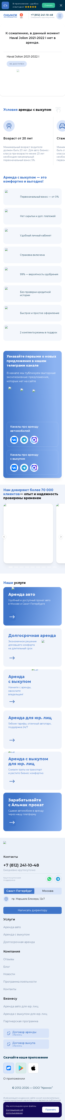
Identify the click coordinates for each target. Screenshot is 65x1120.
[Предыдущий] (4, 537)
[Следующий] (61, 537)
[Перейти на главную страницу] (10, 16)
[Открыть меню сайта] (59, 15)
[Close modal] (61, 5)
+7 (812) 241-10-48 (42, 15)
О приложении (14, 1078)
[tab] (10, 567)
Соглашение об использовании (14, 1111)
